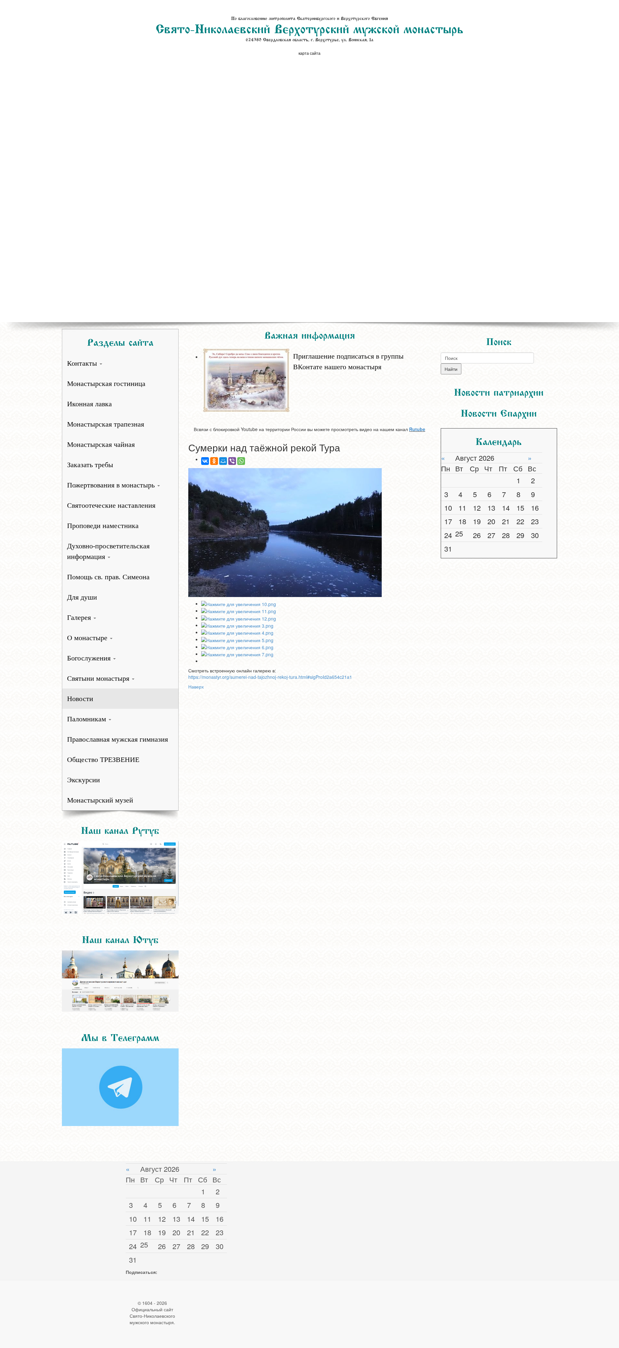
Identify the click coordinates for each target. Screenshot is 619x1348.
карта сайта (309, 53)
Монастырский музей (100, 800)
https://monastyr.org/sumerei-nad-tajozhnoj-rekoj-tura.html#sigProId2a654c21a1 (270, 677)
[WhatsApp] (241, 461)
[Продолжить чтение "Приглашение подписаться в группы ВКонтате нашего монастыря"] (316, 347)
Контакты (83, 363)
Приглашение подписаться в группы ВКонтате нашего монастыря (348, 361)
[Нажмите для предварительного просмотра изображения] (309, 532)
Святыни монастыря (99, 678)
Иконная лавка (89, 404)
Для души (82, 597)
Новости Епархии (499, 412)
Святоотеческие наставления (111, 505)
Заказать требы (90, 465)
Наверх (196, 686)
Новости (80, 699)
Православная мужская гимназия (117, 739)
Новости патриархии (499, 391)
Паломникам (87, 719)
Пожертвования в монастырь (112, 485)
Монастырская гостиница (106, 384)
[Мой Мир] (223, 461)
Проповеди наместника (103, 526)
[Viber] (232, 461)
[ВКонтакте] (205, 461)
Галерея (80, 617)
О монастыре (88, 638)
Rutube (417, 429)
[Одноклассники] (214, 461)
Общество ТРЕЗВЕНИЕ (103, 760)
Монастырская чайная (101, 444)
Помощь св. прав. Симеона (108, 577)
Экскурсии (83, 780)
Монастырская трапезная (105, 424)
